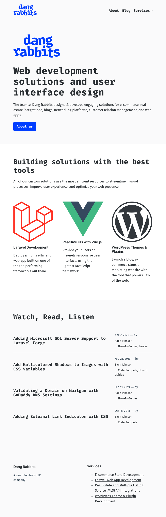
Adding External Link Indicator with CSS (60, 416)
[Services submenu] (152, 11)
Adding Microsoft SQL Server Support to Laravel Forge (59, 340)
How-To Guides (127, 346)
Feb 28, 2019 (123, 358)
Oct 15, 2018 (122, 411)
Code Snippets (127, 370)
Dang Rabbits (24, 467)
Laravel (143, 346)
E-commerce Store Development (119, 475)
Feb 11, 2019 (122, 387)
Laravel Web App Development (118, 480)
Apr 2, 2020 (122, 335)
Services (142, 10)
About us (25, 126)
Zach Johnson (123, 341)
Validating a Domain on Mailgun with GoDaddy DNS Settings (55, 392)
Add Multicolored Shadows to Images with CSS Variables (60, 366)
